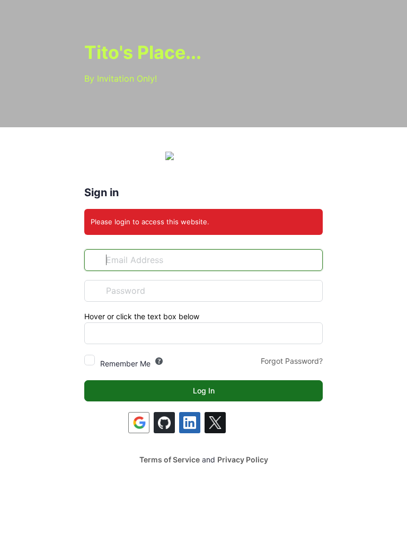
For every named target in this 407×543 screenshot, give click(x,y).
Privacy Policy (242, 459)
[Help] (159, 361)
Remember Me (125, 363)
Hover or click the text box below (141, 316)
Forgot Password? (292, 360)
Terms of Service (169, 459)
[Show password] (312, 290)
